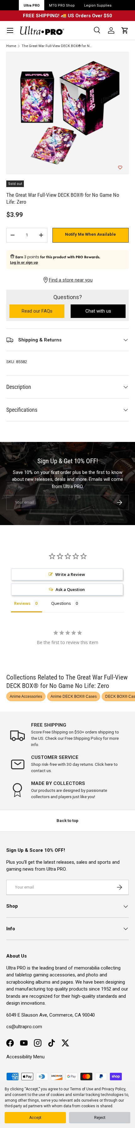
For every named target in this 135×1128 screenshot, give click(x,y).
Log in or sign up (24, 262)
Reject (99, 1117)
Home (11, 46)
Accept (35, 1117)
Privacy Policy (113, 1089)
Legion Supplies (97, 5)
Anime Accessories (26, 696)
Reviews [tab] (22, 603)
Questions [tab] (61, 603)
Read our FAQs (43, 311)
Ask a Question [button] (70, 589)
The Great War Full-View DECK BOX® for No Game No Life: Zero (57, 46)
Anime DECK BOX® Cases (74, 696)
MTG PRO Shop (62, 5)
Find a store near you (71, 280)
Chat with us (98, 311)
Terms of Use (81, 1089)
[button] (125, 30)
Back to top (67, 820)
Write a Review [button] (70, 574)
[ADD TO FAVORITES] (120, 167)
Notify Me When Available (90, 234)
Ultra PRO (32, 5)
